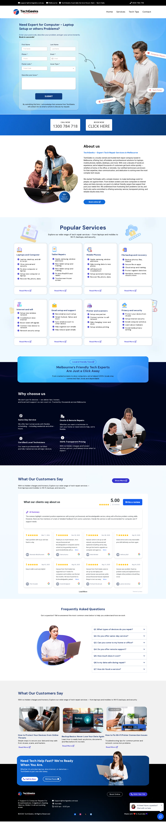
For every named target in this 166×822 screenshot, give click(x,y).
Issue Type (55, 64)
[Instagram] (80, 814)
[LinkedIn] (91, 814)
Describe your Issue (30, 75)
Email (53, 54)
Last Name (54, 44)
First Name (26, 44)
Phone (25, 54)
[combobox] (63, 69)
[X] (85, 814)
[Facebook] (75, 814)
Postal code (27, 64)
